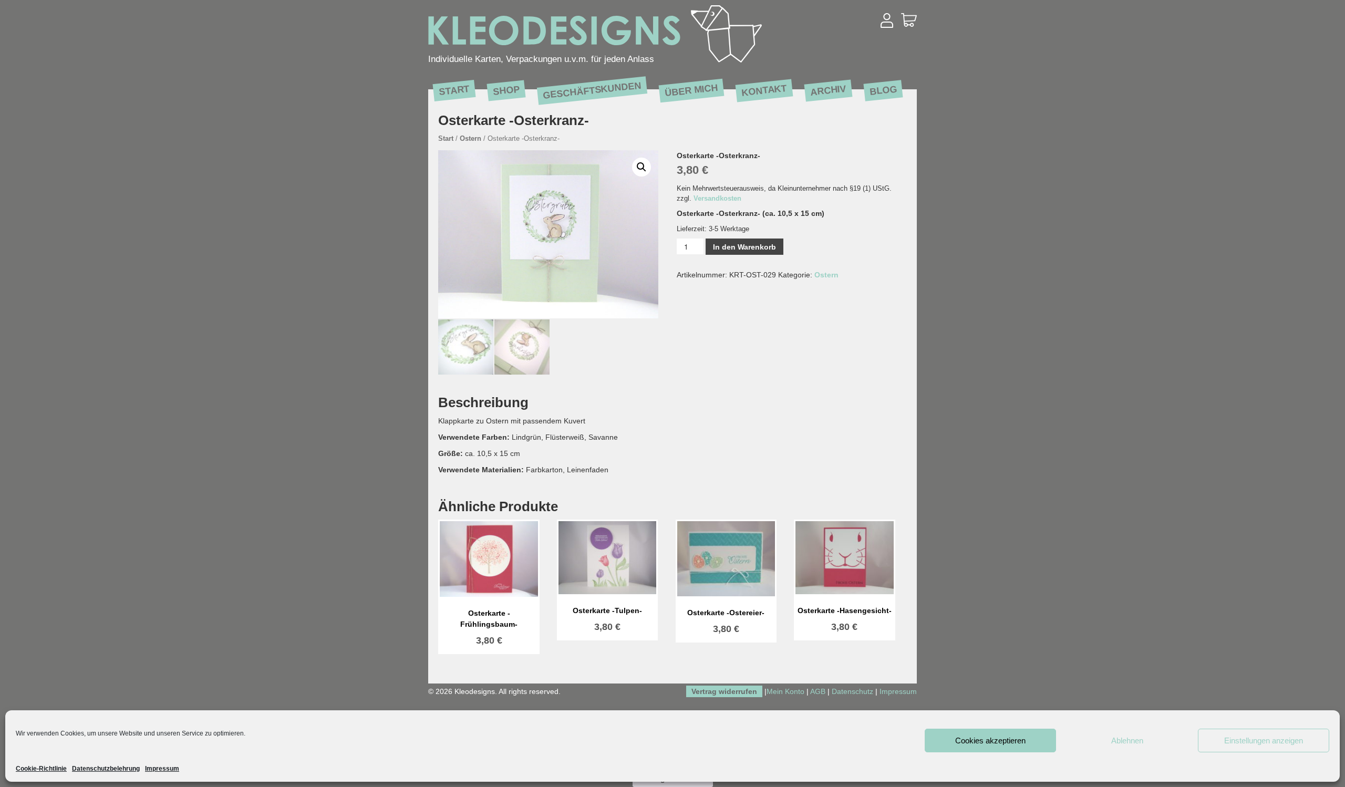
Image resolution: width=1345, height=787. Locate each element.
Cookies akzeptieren (990, 740)
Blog (883, 90)
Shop (506, 90)
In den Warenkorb (744, 247)
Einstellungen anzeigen (1263, 740)
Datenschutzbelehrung (106, 768)
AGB (817, 691)
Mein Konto (785, 691)
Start (454, 90)
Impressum (162, 768)
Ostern (470, 138)
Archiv (828, 90)
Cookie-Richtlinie (41, 768)
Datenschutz (852, 691)
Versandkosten (717, 198)
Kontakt (764, 90)
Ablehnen (1127, 740)
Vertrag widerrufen (724, 691)
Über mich (691, 90)
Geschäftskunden (592, 90)
